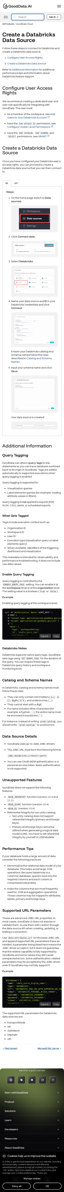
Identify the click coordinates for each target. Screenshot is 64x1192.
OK (47, 1186)
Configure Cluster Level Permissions (28, 126)
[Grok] (42, 1080)
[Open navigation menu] (59, 6)
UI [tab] (7, 183)
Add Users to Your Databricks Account (31, 115)
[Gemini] (32, 1080)
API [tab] (16, 183)
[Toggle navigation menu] (6, 17)
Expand (44, 636)
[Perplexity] (53, 1080)
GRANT (42, 136)
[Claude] (21, 1080)
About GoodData (14, 1147)
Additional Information (25, 69)
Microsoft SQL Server (48, 1048)
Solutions (10, 1110)
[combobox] (28, 17)
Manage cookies (32, 1178)
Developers (11, 1129)
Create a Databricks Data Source (26, 63)
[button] (19, 93)
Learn (8, 1120)
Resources (11, 1138)
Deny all (16, 1186)
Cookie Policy (45, 1170)
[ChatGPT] (11, 1080)
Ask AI (52, 17)
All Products (8, 24)
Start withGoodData (16, 1092)
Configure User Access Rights (25, 57)
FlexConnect (11, 1048)
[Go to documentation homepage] (17, 6)
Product (9, 1101)
